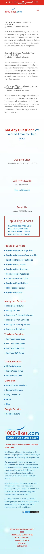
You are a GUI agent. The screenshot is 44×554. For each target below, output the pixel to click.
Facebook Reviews (14, 292)
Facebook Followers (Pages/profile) (21, 255)
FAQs (8, 399)
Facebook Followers (21, 26)
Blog (8, 404)
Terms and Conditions (22, 535)
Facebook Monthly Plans (17, 283)
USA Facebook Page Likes (19, 226)
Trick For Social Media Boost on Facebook (18, 23)
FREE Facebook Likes (15, 288)
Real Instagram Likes (18, 229)
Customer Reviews (14, 390)
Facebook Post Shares (16, 264)
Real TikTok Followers (19, 234)
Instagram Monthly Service (18, 324)
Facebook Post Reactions (17, 269)
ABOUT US (22, 543)
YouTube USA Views (15, 353)
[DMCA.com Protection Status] (31, 513)
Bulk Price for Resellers (16, 385)
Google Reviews (13, 414)
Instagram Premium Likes (17, 320)
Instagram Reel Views (15, 329)
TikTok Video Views (14, 371)
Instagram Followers (15, 306)
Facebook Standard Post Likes (19, 260)
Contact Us (22, 546)
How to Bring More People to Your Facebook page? (19, 54)
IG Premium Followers (19, 231)
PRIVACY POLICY (22, 540)
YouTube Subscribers (15, 339)
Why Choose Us (13, 394)
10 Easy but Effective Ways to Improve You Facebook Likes (21, 87)
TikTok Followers (13, 366)
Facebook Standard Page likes (19, 250)
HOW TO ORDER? (22, 537)
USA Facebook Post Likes (17, 278)
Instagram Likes (13, 310)
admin (9, 26)
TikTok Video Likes (14, 375)
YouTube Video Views (15, 343)
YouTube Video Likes (15, 348)
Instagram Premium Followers (19, 315)
